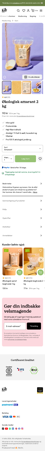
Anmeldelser (7, 235)
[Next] (44, 16)
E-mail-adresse (13, 326)
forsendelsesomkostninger (25, 116)
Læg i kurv (26, 159)
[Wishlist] (24, 10)
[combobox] (21, 149)
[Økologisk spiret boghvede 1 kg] (12, 269)
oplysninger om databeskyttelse (17, 339)
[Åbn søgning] (18, 10)
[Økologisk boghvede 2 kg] (34, 269)
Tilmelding (34, 326)
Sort (6, 147)
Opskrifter (6, 218)
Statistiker (6, 227)
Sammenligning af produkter (13, 201)
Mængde (7, 157)
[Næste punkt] (40, 87)
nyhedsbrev (16, 3)
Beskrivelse (6, 183)
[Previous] (1, 16)
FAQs (4, 209)
